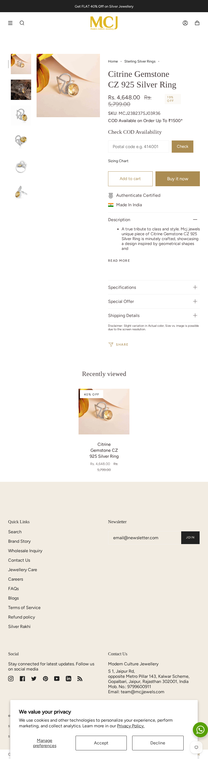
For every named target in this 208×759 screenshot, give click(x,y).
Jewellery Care (22, 569)
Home (113, 61)
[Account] (185, 23)
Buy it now (177, 178)
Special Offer (121, 301)
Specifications (122, 287)
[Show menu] (12, 23)
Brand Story (19, 541)
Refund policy (21, 617)
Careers (15, 579)
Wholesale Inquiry (25, 550)
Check (182, 146)
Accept (101, 742)
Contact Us (19, 560)
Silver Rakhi (19, 626)
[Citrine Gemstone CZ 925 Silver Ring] (104, 411)
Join (190, 537)
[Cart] (197, 23)
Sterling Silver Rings (139, 61)
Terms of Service (24, 607)
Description (119, 219)
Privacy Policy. (130, 725)
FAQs (13, 588)
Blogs (13, 598)
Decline (157, 742)
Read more (119, 260)
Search (15, 531)
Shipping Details (123, 315)
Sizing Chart (118, 161)
